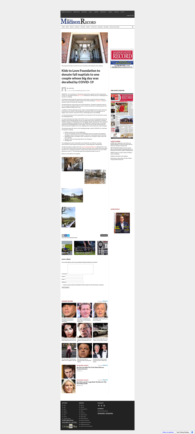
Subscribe (82, 407)
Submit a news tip (84, 414)
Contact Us (116, 11)
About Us (82, 405)
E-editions (110, 11)
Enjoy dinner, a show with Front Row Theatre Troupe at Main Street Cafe (121, 159)
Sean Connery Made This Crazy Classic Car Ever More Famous (100, 339)
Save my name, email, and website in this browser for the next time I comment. (83, 285)
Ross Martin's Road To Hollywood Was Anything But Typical (84, 360)
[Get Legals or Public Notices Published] (122, 67)
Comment (65, 273)
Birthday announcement (85, 420)
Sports (72, 26)
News (67, 26)
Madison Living (76, 11)
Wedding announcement (85, 424)
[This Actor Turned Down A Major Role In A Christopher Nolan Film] (84, 310)
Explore (90, 11)
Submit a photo (83, 416)
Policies (82, 410)
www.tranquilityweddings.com (88, 147)
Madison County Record (66, 11)
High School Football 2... (84, 253)
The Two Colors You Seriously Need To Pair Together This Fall (69, 359)
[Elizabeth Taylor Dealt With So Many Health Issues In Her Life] (69, 330)
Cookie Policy (110, 413)
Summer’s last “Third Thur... (106, 252)
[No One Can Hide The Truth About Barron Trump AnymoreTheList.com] (68, 372)
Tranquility (98, 100)
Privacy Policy (102, 413)
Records (106, 26)
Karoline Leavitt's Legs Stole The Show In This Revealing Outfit (91, 383)
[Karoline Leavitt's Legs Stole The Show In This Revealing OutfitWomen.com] (68, 386)
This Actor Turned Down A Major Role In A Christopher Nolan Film (84, 320)
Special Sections (114, 26)
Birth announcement (84, 418)
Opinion (82, 26)
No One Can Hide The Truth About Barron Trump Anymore (90, 369)
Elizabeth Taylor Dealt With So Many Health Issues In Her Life (69, 339)
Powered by (100, 365)
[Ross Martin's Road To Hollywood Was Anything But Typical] (84, 350)
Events (88, 26)
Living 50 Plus (84, 11)
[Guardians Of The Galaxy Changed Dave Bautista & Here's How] (69, 310)
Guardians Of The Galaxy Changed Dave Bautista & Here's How (67, 320)
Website (64, 282)
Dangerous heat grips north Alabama (119, 156)
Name (63, 276)
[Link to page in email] (63, 235)
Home (63, 26)
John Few (71, 88)
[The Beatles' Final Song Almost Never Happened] (100, 310)
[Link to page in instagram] (104, 405)
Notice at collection (168, 432)
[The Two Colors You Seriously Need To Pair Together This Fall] (69, 350)
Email (63, 279)
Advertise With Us (84, 409)
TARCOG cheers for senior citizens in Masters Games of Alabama (121, 153)
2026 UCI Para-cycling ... (61, 253)
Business (100, 26)
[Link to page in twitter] (68, 235)
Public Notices (103, 11)
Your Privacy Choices (182, 432)
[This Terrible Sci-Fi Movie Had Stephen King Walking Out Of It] (84, 330)
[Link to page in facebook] (65, 235)
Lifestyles (94, 26)
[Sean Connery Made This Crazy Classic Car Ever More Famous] (100, 330)
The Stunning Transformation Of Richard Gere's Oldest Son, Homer (100, 360)
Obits (65, 414)
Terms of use (83, 412)
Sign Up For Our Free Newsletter (86, 426)
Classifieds (96, 11)
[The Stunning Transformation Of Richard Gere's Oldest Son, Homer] (100, 350)
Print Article (104, 235)
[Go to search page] (132, 27)
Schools (77, 26)
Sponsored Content (67, 418)
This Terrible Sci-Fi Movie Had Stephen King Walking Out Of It (84, 340)
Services (122, 11)
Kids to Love (80, 95)
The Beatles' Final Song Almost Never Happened (100, 319)
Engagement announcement (86, 422)
